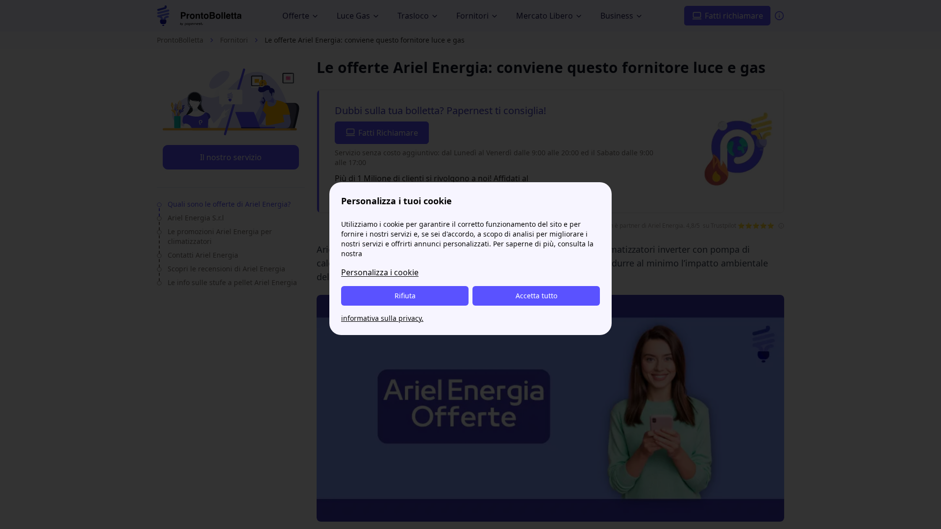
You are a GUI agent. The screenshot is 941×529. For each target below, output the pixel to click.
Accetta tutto (536, 295)
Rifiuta (405, 295)
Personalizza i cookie (380, 272)
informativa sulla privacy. (382, 318)
